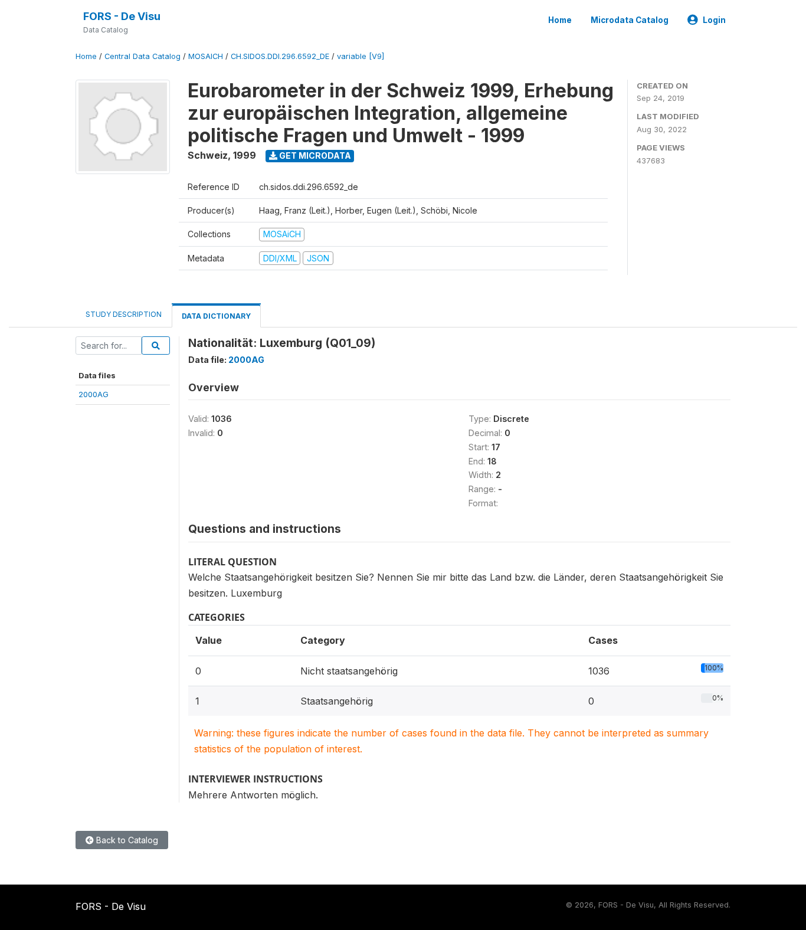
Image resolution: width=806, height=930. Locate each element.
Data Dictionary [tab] (216, 316)
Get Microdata (314, 155)
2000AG (93, 394)
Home (560, 20)
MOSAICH (205, 56)
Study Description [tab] (124, 314)
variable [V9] (360, 56)
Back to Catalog (126, 840)
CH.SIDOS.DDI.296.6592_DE (280, 56)
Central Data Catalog (142, 56)
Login (714, 20)
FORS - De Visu (121, 16)
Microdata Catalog (630, 20)
